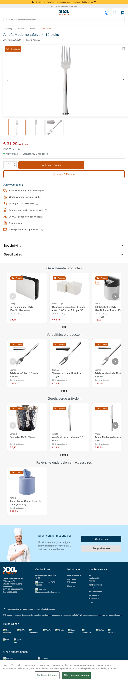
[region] (64, 678)
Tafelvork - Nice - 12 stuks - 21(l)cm (66, 375)
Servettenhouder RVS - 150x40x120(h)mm (22, 309)
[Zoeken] (6, 19)
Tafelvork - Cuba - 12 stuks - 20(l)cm (25, 375)
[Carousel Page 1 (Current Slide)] (63, 327)
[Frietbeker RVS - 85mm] (27, 418)
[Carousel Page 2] (65, 327)
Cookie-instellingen (47, 675)
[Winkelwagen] (122, 13)
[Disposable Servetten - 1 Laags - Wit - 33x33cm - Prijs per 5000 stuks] (69, 287)
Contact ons (101, 539)
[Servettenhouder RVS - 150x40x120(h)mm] (27, 287)
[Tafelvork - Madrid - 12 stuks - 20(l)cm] (111, 354)
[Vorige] (7, 80)
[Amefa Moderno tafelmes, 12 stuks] (69, 418)
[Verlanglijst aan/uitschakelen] (123, 49)
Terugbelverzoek (101, 548)
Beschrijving (12, 245)
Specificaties (13, 254)
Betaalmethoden (95, 592)
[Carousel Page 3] (66, 391)
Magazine (71, 586)
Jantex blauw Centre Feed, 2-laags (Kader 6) (25, 503)
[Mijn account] (107, 13)
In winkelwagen (53, 165)
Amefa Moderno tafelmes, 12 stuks (67, 439)
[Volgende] (123, 80)
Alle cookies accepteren (76, 675)
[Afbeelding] (63, 114)
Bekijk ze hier (87, 2)
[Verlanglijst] (114, 13)
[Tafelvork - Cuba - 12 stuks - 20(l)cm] (27, 354)
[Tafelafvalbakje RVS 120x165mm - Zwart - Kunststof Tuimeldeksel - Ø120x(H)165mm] (111, 287)
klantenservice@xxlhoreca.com (48, 592)
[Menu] (5, 13)
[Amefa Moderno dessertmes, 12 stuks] (111, 418)
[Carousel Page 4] (67, 455)
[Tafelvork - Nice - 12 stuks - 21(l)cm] (69, 354)
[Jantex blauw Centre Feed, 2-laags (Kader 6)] (27, 482)
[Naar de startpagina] (64, 13)
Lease (91, 602)
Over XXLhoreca (74, 575)
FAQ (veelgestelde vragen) (94, 578)
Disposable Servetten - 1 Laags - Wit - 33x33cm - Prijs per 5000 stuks (69, 309)
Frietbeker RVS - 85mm (22, 437)
